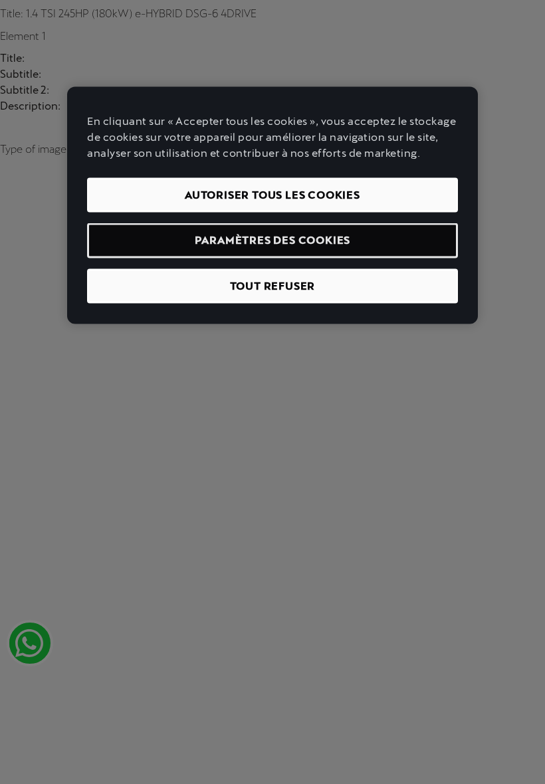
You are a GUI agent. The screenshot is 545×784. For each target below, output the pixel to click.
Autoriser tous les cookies (272, 195)
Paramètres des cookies (273, 240)
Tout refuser (273, 285)
